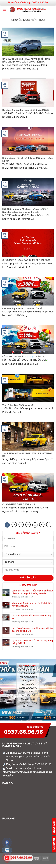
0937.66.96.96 (23, 732)
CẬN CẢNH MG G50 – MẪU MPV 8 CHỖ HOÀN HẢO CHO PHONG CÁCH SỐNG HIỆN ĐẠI (32, 592)
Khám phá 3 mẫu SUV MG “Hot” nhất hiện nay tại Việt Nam (32, 604)
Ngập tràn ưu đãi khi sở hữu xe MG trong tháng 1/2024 (32, 642)
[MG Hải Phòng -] (28, 10)
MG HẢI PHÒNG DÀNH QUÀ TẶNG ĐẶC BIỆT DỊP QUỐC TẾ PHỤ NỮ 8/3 (32, 629)
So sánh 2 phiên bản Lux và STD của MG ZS (31, 617)
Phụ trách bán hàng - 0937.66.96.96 (28, 2)
